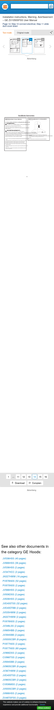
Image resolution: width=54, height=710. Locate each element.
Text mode (7, 32)
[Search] (51, 6)
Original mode (23, 32)
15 (40, 476)
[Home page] (5, 6)
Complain (36, 483)
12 (23, 476)
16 (45, 476)
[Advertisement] (27, 84)
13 (29, 476)
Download (19, 483)
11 (18, 476)
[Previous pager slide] (3, 47)
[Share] (51, 32)
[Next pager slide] (50, 47)
